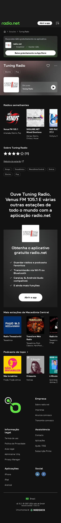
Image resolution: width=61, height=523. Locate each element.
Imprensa (39, 410)
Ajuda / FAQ (40, 446)
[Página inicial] (5, 31)
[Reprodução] (53, 87)
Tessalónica (19, 169)
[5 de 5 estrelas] (22, 154)
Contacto (39, 435)
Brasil (32, 499)
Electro (8, 72)
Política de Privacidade (15, 444)
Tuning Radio (28, 89)
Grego (7, 169)
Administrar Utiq (12, 454)
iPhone (8, 474)
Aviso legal (9, 449)
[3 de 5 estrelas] (14, 154)
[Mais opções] (55, 65)
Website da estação (12, 161)
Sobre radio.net (42, 405)
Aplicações (40, 441)
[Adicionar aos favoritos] (48, 65)
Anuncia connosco (43, 415)
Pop (17, 72)
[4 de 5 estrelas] (18, 154)
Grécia (51, 169)
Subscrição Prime (43, 451)
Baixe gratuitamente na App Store (30, 53)
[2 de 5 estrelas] (10, 154)
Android (8, 485)
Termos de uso (11, 438)
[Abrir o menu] (57, 23)
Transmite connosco (44, 421)
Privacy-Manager (12, 460)
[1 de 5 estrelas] (5, 154)
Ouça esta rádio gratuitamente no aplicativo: (26, 39)
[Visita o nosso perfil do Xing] (43, 474)
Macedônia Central (36, 169)
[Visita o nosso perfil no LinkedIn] (37, 474)
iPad (7, 480)
